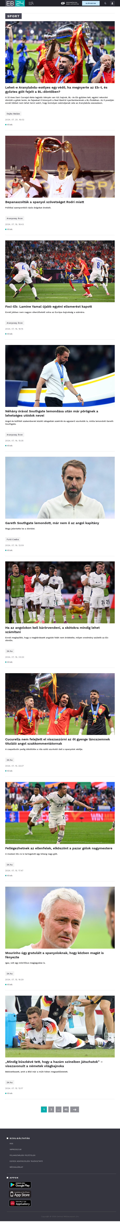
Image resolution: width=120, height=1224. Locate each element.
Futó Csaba (13, 539)
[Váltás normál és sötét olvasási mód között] (105, 3)
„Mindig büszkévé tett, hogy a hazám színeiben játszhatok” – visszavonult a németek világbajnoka (54, 1064)
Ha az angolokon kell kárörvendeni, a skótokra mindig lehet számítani (52, 630)
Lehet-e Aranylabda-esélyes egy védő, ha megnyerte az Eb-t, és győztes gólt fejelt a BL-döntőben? (56, 90)
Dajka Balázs (13, 113)
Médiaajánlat (16, 1167)
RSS (11, 1144)
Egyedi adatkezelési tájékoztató (26, 1161)
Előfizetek (91, 3)
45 (65, 1109)
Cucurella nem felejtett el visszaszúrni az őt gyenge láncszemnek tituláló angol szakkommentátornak (57, 741)
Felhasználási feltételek (22, 1155)
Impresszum (15, 1149)
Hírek (10, 124)
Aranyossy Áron (15, 218)
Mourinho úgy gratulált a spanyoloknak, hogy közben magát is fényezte (54, 955)
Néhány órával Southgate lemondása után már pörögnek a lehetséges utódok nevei (51, 413)
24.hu (10, 651)
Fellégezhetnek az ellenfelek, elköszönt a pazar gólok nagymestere (58, 848)
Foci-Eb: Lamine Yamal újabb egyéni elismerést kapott (48, 306)
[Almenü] (31, 3)
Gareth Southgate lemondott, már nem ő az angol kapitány (52, 523)
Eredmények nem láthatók (72, 3)
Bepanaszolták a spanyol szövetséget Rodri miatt (44, 202)
